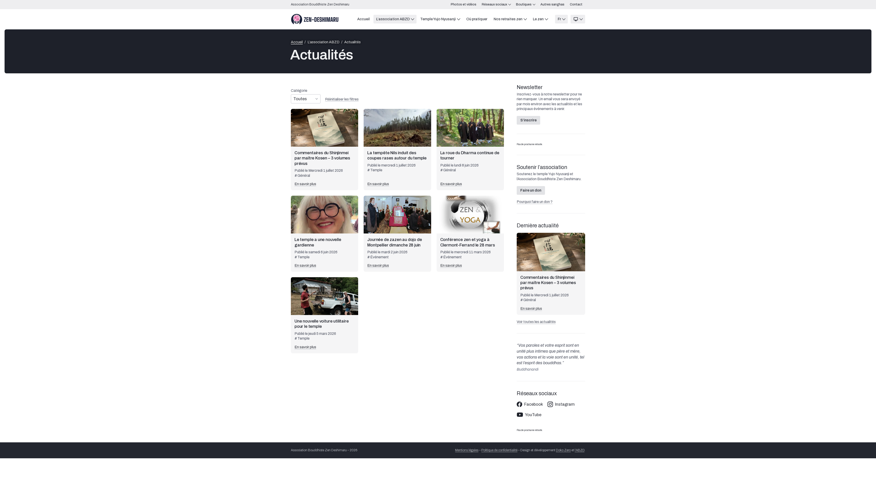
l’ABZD (579, 450)
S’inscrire (528, 120)
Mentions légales (466, 450)
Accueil (297, 42)
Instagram (565, 404)
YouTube (533, 415)
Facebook (533, 404)
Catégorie (299, 90)
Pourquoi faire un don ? (535, 202)
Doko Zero (563, 450)
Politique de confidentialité (499, 450)
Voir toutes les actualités (536, 322)
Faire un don (530, 190)
